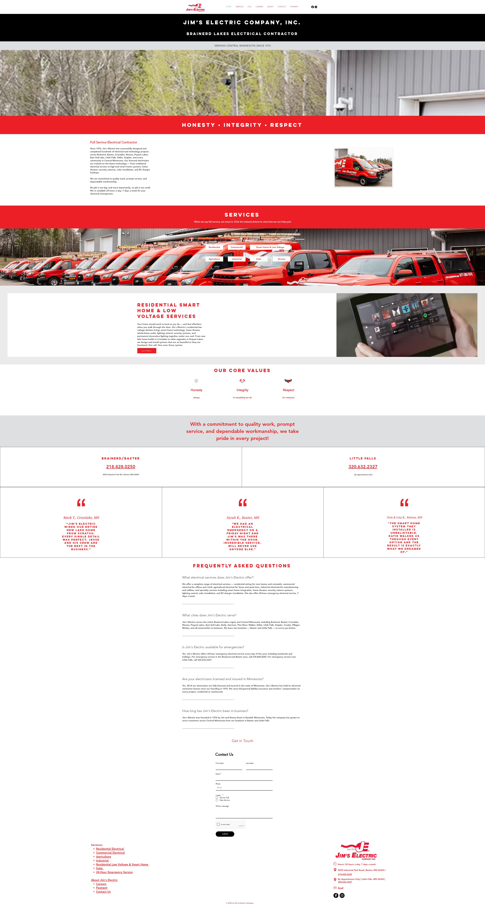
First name (220, 763)
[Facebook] (312, 7)
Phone (218, 784)
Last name (249, 763)
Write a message (222, 806)
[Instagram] (316, 7)
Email (218, 774)
